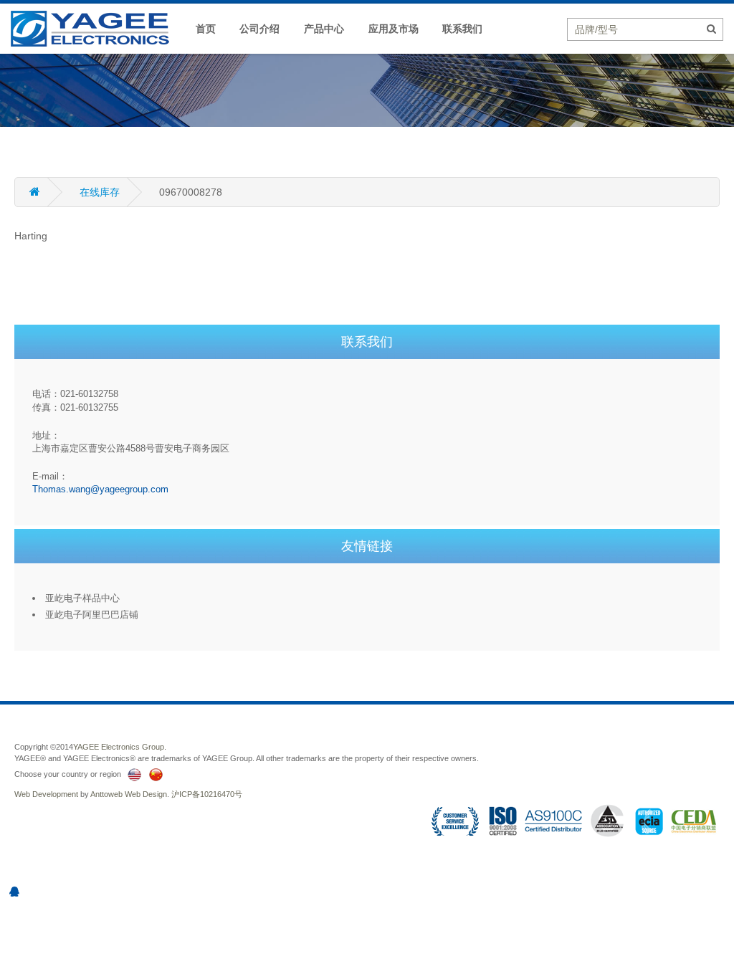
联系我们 (462, 28)
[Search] (711, 28)
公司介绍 (259, 28)
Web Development (46, 794)
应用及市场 (393, 28)
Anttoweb (106, 794)
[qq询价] (14, 891)
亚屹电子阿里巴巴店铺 (91, 614)
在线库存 (100, 192)
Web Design (146, 794)
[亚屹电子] (97, 28)
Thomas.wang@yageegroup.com (100, 489)
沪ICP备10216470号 (206, 794)
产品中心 (324, 28)
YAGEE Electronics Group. (119, 746)
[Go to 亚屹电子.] (47, 192)
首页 (206, 28)
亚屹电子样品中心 (82, 598)
